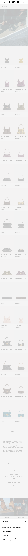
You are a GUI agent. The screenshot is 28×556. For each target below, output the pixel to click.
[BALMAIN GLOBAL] (14, 2)
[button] (4, 2)
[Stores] (23, 2)
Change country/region (6, 531)
